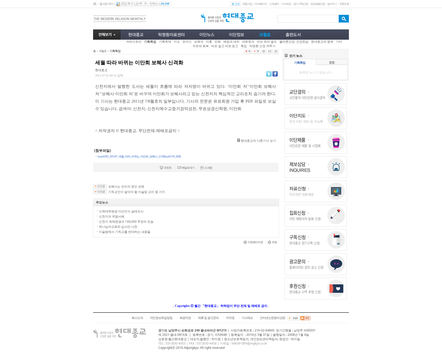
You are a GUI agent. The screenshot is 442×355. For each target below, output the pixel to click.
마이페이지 (261, 3)
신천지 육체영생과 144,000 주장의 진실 (126, 221)
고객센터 (274, 3)
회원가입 (247, 3)
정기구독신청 (300, 3)
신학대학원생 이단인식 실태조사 (121, 211)
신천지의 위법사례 (111, 216)
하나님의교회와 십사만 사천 (118, 226)
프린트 (168, 167)
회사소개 (137, 318)
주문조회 (344, 3)
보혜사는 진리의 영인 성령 (126, 187)
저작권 (230, 318)
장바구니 (332, 3)
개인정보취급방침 (161, 318)
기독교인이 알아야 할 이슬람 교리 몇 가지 (136, 192)
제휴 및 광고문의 (208, 318)
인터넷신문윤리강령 (272, 318)
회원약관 (185, 318)
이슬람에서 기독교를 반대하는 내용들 (124, 232)
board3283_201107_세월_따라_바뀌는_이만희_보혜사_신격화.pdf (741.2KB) (139, 156)
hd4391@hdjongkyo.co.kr (249, 343)
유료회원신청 (317, 3)
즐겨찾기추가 (107, 3)
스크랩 (208, 167)
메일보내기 (188, 167)
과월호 (102, 50)
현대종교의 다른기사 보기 (258, 140)
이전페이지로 (255, 242)
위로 (274, 242)
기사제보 (286, 3)
